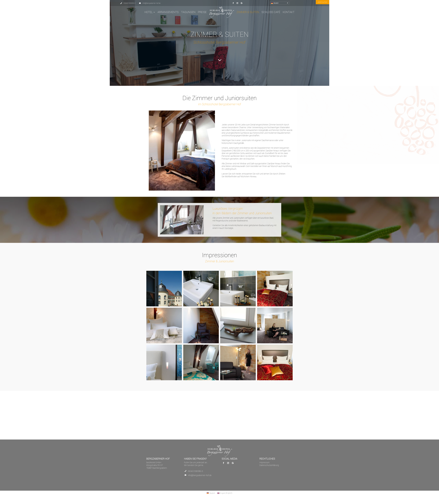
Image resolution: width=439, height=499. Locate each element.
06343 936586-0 (195, 471)
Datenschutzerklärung (269, 465)
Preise (202, 12)
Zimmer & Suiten (248, 12)
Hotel (149, 12)
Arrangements (168, 12)
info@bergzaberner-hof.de (199, 475)
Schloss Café (271, 12)
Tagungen (188, 12)
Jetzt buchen (322, 2)
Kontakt (288, 12)
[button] (279, 3)
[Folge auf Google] (241, 3)
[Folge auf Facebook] (233, 3)
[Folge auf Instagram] (237, 3)
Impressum (264, 462)
